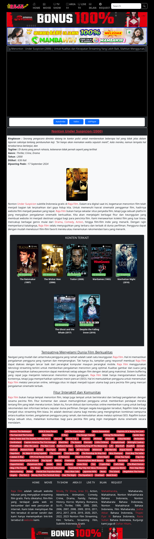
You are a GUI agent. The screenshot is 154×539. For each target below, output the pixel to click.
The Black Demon (136, 464)
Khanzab (110, 438)
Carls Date (118, 464)
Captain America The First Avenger (40, 442)
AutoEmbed (60, 122)
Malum (58, 460)
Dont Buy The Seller (135, 453)
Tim (93, 464)
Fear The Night (69, 475)
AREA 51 (77, 482)
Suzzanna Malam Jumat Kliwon (24, 460)
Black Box (63, 442)
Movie (59, 491)
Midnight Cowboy (136, 442)
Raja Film (73, 203)
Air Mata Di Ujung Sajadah (34, 453)
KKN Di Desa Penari (48, 431)
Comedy (69, 222)
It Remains (64, 457)
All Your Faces (83, 449)
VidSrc (76, 121)
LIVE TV (91, 482)
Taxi (71, 449)
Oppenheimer (16, 464)
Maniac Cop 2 (72, 438)
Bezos (103, 471)
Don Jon (58, 438)
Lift (111, 446)
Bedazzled (139, 438)
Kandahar (123, 460)
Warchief (120, 446)
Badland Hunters (64, 446)
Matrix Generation (101, 431)
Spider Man (138, 435)
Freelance (69, 460)
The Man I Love (47, 446)
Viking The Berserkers (114, 435)
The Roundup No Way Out (94, 453)
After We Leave (31, 446)
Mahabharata (109, 491)
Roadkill (130, 446)
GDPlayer (92, 121)
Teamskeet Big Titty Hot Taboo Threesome (87, 468)
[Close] (79, 526)
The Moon (35, 468)
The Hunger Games (85, 435)
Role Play (139, 449)
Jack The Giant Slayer (74, 431)
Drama (59, 222)
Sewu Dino (82, 464)
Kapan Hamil (125, 449)
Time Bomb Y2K (72, 453)
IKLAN (103, 482)
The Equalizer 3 (85, 475)
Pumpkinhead (118, 442)
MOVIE (48, 482)
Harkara (68, 464)
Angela (13, 475)
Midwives (97, 449)
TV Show (70, 491)
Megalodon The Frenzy (133, 471)
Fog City (140, 457)
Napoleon (14, 453)
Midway (97, 438)
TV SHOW (62, 482)
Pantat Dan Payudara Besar (49, 471)
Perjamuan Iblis (35, 464)
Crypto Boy (104, 464)
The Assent (76, 442)
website (28, 520)
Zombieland (15, 442)
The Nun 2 (24, 475)
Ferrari (40, 449)
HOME (36, 482)
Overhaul (99, 475)
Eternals (88, 442)
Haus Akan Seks (72, 471)
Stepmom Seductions (54, 468)
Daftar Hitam (123, 523)
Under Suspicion (26, 203)
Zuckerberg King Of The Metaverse (91, 446)
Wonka (62, 449)
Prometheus (15, 446)
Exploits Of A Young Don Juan (130, 431)
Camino (86, 438)
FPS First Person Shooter (41, 457)
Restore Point (27, 449)
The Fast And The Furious (21, 435)
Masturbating (16, 471)
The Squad (46, 460)
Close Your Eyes (122, 457)
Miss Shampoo (115, 453)
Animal (140, 446)
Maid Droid (112, 475)
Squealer (111, 460)
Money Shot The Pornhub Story (45, 475)
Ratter (29, 471)
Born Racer (47, 435)
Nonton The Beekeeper (20, 431)
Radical (13, 449)
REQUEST (116, 482)
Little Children (101, 442)
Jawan (49, 464)
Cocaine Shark (137, 460)
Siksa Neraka (124, 438)
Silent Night (103, 457)
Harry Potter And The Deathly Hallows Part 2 (30, 438)
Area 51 (83, 491)
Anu (59, 464)
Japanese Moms (118, 468)
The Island (114, 471)
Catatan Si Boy (16, 457)
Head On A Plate (83, 457)
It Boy (64, 435)
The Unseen (55, 453)
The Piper (51, 449)
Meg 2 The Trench (18, 468)
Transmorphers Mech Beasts (90, 460)
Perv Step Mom (137, 468)
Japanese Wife (89, 471)
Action (79, 222)
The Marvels (110, 449)
